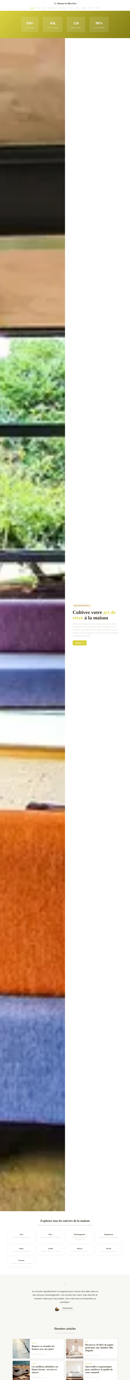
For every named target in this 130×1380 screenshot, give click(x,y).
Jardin (77, 8)
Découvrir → (79, 643)
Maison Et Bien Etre (65, 3)
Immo (71, 8)
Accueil (32, 8)
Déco (43, 8)
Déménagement (52, 8)
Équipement (63, 8)
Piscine (90, 8)
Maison (83, 8)
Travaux (97, 8)
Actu (38, 8)
